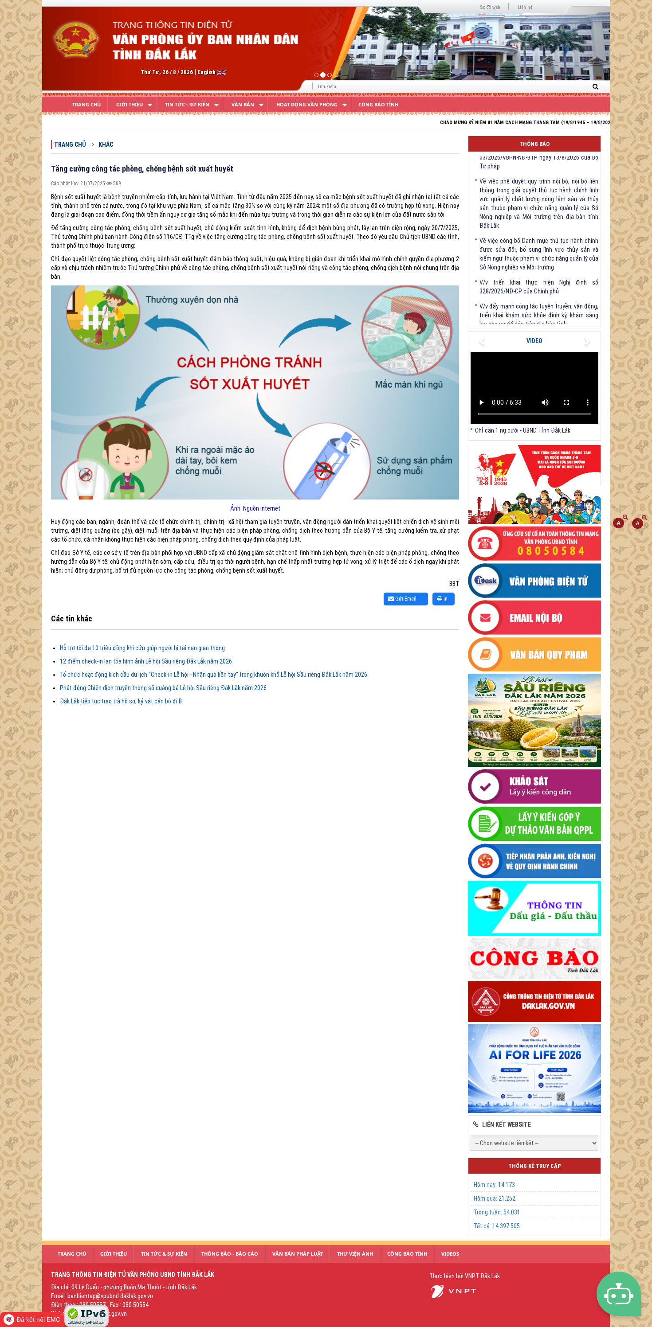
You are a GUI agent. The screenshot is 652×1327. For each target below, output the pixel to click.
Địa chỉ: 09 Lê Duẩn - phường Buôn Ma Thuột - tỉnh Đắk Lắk (124, 1287)
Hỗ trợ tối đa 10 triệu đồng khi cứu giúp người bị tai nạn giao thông (142, 648)
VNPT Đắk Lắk (482, 1276)
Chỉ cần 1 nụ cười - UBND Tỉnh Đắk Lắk (522, 430)
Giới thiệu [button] (113, 1253)
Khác (105, 144)
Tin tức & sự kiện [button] (164, 1253)
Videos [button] (450, 1253)
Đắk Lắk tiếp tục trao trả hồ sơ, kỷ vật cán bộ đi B (121, 701)
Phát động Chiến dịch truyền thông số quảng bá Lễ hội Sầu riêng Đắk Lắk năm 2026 (163, 687)
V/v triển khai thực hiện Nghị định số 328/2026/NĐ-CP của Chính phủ (538, 259)
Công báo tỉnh (378, 104)
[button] (84, 46)
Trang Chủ (86, 104)
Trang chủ (70, 144)
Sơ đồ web (490, 7)
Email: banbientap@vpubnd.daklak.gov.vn (102, 1296)
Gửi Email (405, 598)
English (207, 72)
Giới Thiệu (129, 104)
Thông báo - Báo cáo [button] (229, 1253)
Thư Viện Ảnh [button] (355, 1253)
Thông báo (534, 144)
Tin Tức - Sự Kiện (187, 104)
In (445, 598)
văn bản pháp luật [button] (297, 1253)
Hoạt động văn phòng (307, 104)
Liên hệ (525, 7)
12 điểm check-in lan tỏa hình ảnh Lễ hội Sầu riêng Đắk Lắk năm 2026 (146, 661)
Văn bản (243, 104)
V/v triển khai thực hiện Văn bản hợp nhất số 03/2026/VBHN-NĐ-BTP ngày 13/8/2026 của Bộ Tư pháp (538, 320)
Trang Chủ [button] (72, 1253)
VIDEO (534, 340)
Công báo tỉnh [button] (407, 1253)
